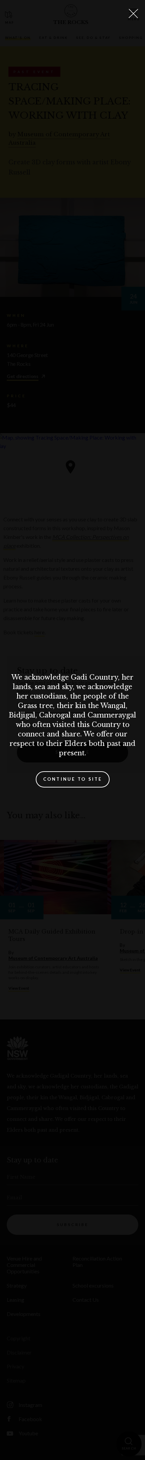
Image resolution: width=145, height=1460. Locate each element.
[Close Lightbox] (133, 13)
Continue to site (72, 779)
